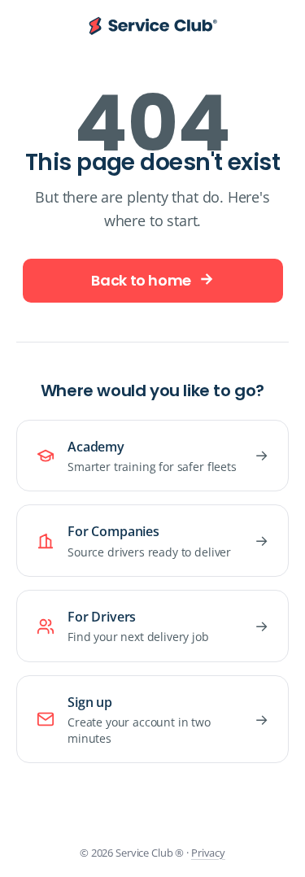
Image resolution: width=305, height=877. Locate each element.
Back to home (141, 280)
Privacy (208, 852)
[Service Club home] (153, 26)
